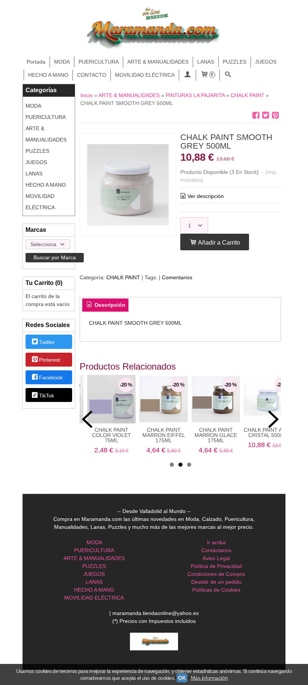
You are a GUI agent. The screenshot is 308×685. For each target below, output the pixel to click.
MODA (62, 62)
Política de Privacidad (216, 566)
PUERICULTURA (99, 62)
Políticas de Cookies (216, 590)
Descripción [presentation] (109, 305)
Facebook (51, 378)
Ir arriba (216, 542)
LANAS (205, 62)
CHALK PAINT (123, 277)
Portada (36, 62)
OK (182, 678)
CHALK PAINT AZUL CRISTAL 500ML (268, 432)
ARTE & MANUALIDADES (158, 62)
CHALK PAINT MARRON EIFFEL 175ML (163, 435)
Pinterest (49, 360)
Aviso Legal (216, 558)
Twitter (47, 342)
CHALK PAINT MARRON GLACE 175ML (216, 435)
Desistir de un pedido (216, 582)
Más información (209, 678)
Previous (87, 419)
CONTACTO (91, 75)
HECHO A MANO (48, 75)
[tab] (105, 305)
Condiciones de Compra (216, 574)
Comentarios (177, 277)
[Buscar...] (228, 75)
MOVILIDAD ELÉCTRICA (145, 75)
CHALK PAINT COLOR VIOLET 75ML (111, 435)
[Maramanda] (154, 28)
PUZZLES (234, 62)
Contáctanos (216, 550)
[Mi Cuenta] (187, 75)
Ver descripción (205, 196)
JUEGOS (265, 62)
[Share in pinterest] (275, 115)
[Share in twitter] (265, 115)
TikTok (46, 396)
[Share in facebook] (256, 115)
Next (273, 419)
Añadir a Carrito (218, 242)
